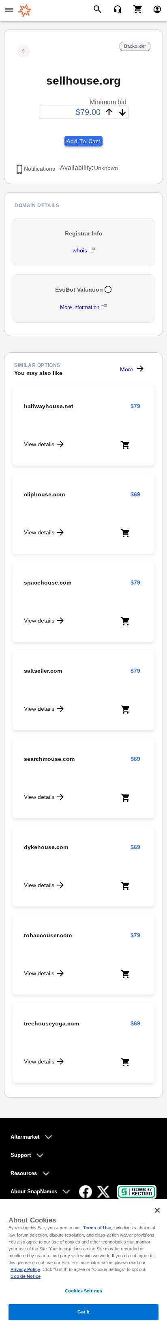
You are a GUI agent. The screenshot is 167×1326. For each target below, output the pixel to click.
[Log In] (154, 8)
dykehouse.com (46, 847)
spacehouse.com (47, 582)
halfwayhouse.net (48, 406)
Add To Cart (83, 141)
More (126, 369)
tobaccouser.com (48, 935)
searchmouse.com (49, 759)
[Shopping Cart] (135, 8)
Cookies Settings (83, 1290)
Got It (83, 1311)
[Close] (157, 1210)
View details (39, 444)
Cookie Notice (26, 1276)
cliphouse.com (44, 494)
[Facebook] (85, 1191)
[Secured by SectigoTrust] (136, 1192)
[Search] (98, 8)
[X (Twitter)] (103, 1191)
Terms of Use (97, 1227)
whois (81, 250)
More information (79, 307)
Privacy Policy (25, 1269)
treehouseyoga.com (51, 1023)
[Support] (115, 8)
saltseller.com (43, 670)
